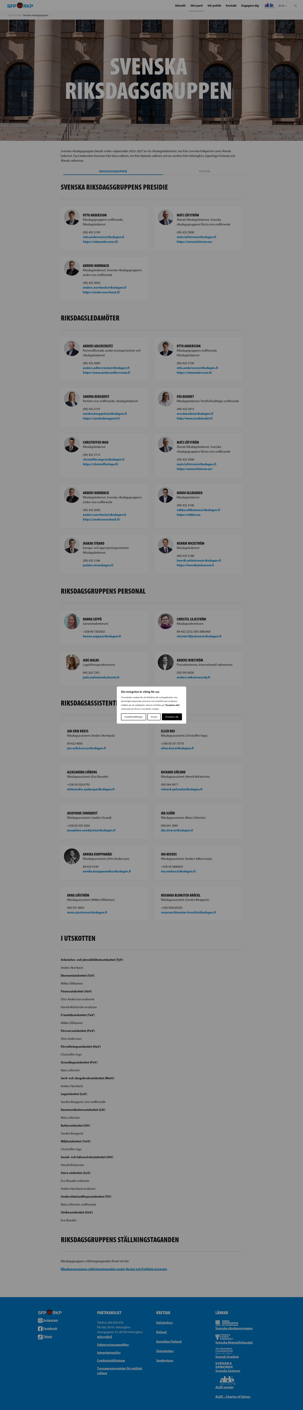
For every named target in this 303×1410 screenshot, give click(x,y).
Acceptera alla (171, 716)
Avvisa (154, 716)
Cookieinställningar (134, 716)
